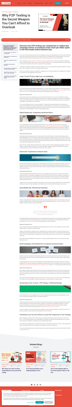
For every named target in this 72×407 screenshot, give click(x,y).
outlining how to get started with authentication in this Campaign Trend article (35, 264)
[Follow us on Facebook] (37, 385)
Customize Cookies (30, 402)
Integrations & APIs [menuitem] (38, 3)
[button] (3, 40)
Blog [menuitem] (51, 3)
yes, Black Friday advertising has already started (53, 126)
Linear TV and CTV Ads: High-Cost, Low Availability (10, 53)
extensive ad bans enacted (32, 221)
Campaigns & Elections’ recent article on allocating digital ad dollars (40, 60)
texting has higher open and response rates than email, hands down (48, 277)
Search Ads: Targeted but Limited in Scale (10, 61)
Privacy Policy (58, 395)
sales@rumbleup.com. (25, 329)
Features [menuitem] (30, 3)
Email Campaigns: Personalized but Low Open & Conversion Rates (10, 69)
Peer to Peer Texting (6, 11)
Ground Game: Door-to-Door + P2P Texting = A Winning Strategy (10, 72)
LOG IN (57, 3)
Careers (42, 390)
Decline (48, 402)
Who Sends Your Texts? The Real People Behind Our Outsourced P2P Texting (11, 370)
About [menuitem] (19, 3)
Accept (39, 402)
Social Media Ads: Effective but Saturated (9, 65)
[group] (36, 40)
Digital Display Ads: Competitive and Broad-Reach (10, 57)
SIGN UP (67, 3)
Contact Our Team (25, 390)
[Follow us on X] (34, 385)
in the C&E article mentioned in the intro (62, 201)
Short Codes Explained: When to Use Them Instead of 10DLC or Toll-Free (60, 370)
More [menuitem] (46, 3)
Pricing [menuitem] (24, 3)
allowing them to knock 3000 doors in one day (50, 306)
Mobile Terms (58, 390)
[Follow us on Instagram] (40, 385)
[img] (66, 40)
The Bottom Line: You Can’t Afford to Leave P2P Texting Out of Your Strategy (10, 77)
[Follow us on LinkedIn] (31, 385)
